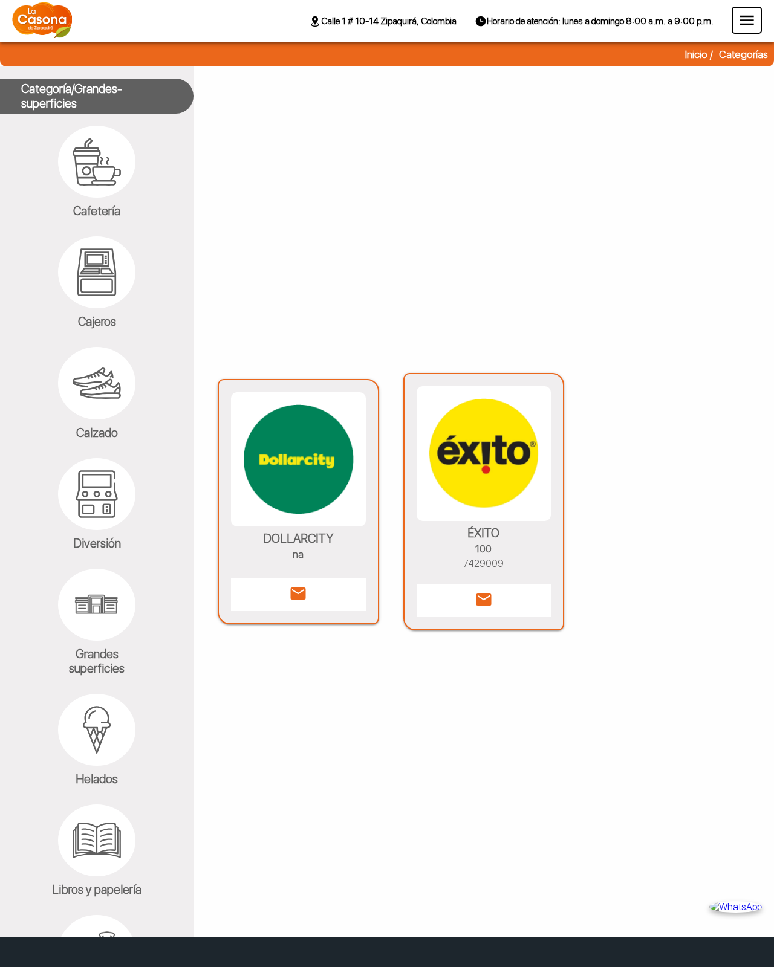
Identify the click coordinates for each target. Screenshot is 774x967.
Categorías (743, 54)
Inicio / (699, 54)
